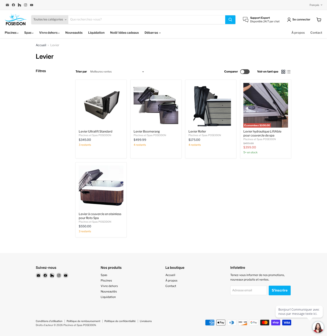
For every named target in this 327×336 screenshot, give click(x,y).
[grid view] (283, 71)
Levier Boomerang (147, 131)
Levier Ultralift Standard (95, 131)
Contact (316, 32)
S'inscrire (280, 290)
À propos (298, 32)
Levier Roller (197, 131)
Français (314, 4)
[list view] (288, 71)
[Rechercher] (230, 19)
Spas (28, 32)
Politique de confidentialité (120, 321)
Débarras (152, 32)
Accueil (41, 45)
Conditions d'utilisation (49, 321)
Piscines (11, 32)
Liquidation (96, 32)
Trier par (81, 71)
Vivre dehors (48, 32)
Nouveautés (74, 32)
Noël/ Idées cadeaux (124, 32)
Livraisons (146, 321)
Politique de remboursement (83, 321)
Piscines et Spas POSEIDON (95, 135)
